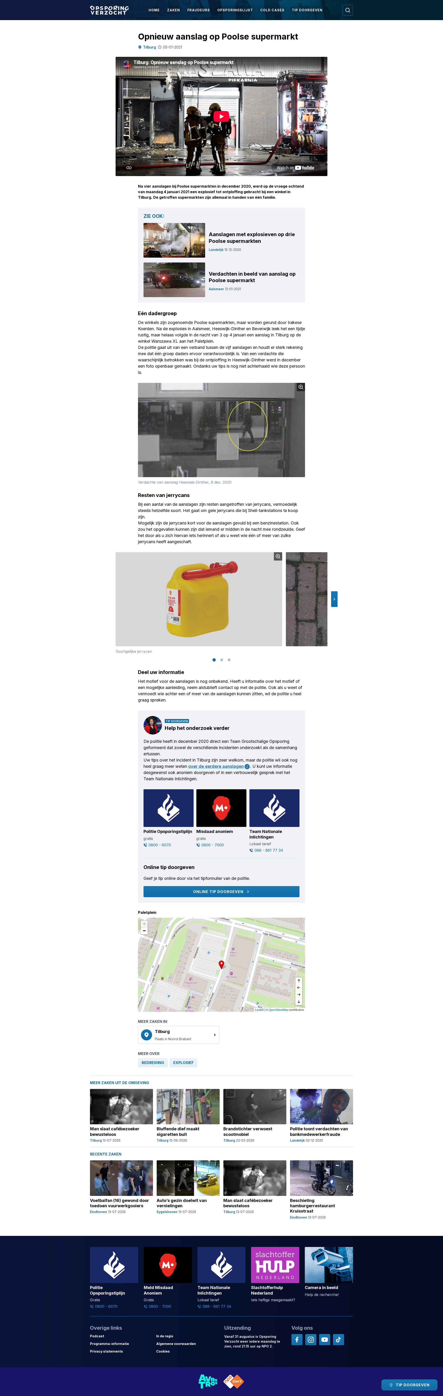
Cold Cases (272, 10)
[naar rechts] (298, 994)
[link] (179, 1035)
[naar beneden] (298, 1001)
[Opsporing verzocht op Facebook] (296, 1339)
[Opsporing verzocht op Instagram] (310, 1339)
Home (154, 10)
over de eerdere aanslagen (216, 766)
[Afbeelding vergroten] (301, 387)
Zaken (173, 10)
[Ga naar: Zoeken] (347, 10)
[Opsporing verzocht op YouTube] (324, 1339)
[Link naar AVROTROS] (208, 1382)
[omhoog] (298, 980)
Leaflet (259, 1010)
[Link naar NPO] (233, 1382)
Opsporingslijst (235, 10)
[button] (334, 599)
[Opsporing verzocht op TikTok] (338, 1339)
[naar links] (298, 987)
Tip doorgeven (307, 10)
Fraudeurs (198, 10)
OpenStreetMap (278, 1010)
